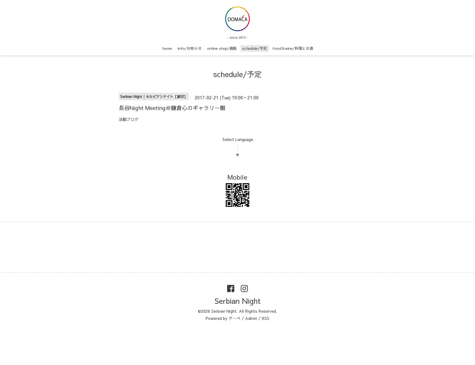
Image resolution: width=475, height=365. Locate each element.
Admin (251, 318)
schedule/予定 (254, 48)
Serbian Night (237, 301)
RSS (265, 318)
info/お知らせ (189, 48)
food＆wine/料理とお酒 (292, 48)
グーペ (234, 318)
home (167, 48)
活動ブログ (129, 119)
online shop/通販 (222, 48)
